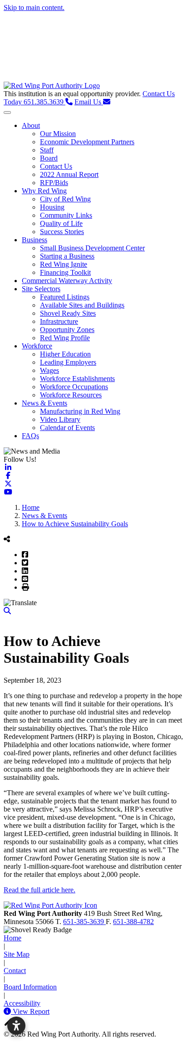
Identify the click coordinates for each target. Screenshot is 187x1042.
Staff (47, 150)
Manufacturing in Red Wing (80, 411)
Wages (49, 370)
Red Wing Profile (65, 338)
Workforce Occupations (74, 387)
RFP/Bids (54, 182)
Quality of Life (61, 223)
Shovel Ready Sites (68, 313)
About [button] (31, 125)
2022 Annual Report (69, 174)
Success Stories (62, 231)
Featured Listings (64, 297)
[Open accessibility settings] (16, 1026)
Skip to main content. (34, 7)
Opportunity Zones (67, 329)
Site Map (17, 954)
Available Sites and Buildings (82, 305)
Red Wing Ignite (63, 264)
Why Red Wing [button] (44, 191)
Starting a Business (67, 256)
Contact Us (56, 166)
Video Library (60, 419)
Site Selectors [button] (41, 289)
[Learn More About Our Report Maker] (8, 1011)
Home (12, 938)
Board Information (30, 987)
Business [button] (34, 240)
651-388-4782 (133, 921)
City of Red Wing (65, 199)
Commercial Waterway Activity (67, 280)
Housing (52, 207)
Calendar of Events (67, 427)
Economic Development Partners (87, 142)
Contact (15, 970)
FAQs (30, 436)
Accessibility (22, 1003)
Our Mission (58, 133)
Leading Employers (68, 362)
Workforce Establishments (77, 378)
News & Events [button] (44, 403)
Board (49, 158)
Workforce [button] (37, 346)
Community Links (66, 215)
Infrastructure (59, 321)
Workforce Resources (71, 395)
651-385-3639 (84, 921)
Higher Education (65, 354)
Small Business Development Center (92, 248)
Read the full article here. (39, 890)
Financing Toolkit (65, 272)
